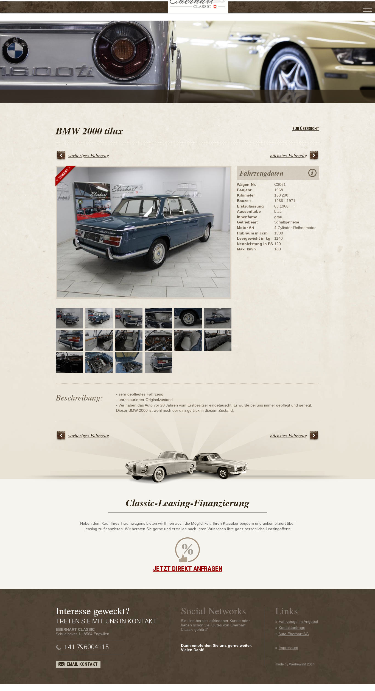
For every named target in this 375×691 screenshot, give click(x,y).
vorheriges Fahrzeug (88, 155)
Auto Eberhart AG (293, 634)
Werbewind (297, 664)
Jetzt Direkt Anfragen (187, 569)
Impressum (288, 647)
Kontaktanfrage (292, 627)
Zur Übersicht (305, 128)
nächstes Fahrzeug (288, 155)
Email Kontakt (82, 664)
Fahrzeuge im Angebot (298, 621)
